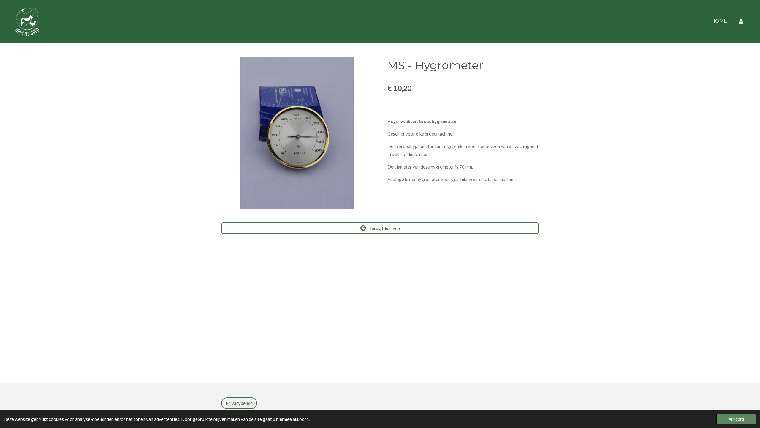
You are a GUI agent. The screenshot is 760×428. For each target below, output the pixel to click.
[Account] (741, 21)
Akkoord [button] (736, 419)
